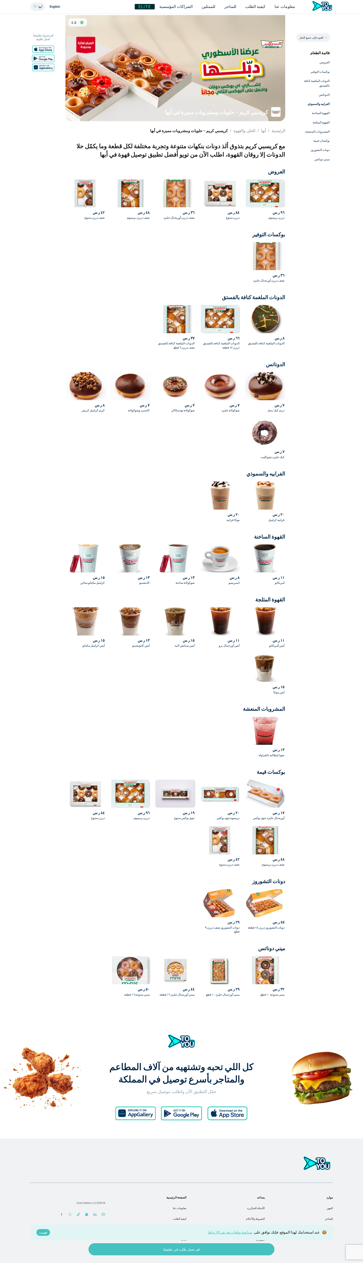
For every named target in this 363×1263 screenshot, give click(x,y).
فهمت (43, 1232)
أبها (263, 131)
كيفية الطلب (179, 1218)
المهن (330, 1208)
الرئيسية (278, 131)
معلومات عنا (179, 1208)
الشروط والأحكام (255, 1218)
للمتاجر (329, 1218)
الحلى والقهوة (244, 131)
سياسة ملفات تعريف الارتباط (230, 1232)
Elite (145, 6)
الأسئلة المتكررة (256, 1208)
